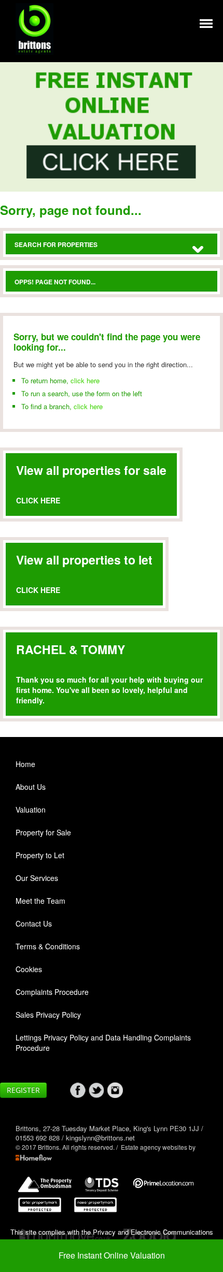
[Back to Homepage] (206, 22)
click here (85, 380)
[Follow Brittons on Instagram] (116, 1090)
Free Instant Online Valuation (112, 1255)
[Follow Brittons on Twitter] (98, 1090)
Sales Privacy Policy (48, 1014)
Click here (38, 500)
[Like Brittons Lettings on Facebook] (79, 1090)
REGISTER (23, 1090)
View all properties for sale (91, 470)
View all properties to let (84, 559)
